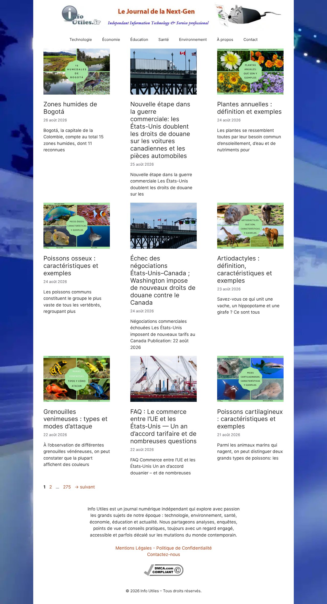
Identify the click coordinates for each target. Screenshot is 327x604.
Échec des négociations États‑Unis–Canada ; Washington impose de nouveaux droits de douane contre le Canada (162, 280)
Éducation (139, 39)
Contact (250, 39)
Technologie (80, 39)
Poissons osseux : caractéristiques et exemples (70, 266)
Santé (163, 39)
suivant (85, 486)
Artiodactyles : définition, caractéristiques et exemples (244, 269)
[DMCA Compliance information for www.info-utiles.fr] (163, 574)
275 (67, 486)
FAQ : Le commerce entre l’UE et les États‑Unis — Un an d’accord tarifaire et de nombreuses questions (163, 426)
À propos (225, 39)
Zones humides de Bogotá (70, 107)
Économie (111, 39)
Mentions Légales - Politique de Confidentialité (163, 548)
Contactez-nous (163, 554)
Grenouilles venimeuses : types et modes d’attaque (75, 419)
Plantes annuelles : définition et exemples (249, 107)
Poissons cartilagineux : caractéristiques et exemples (250, 419)
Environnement (193, 39)
